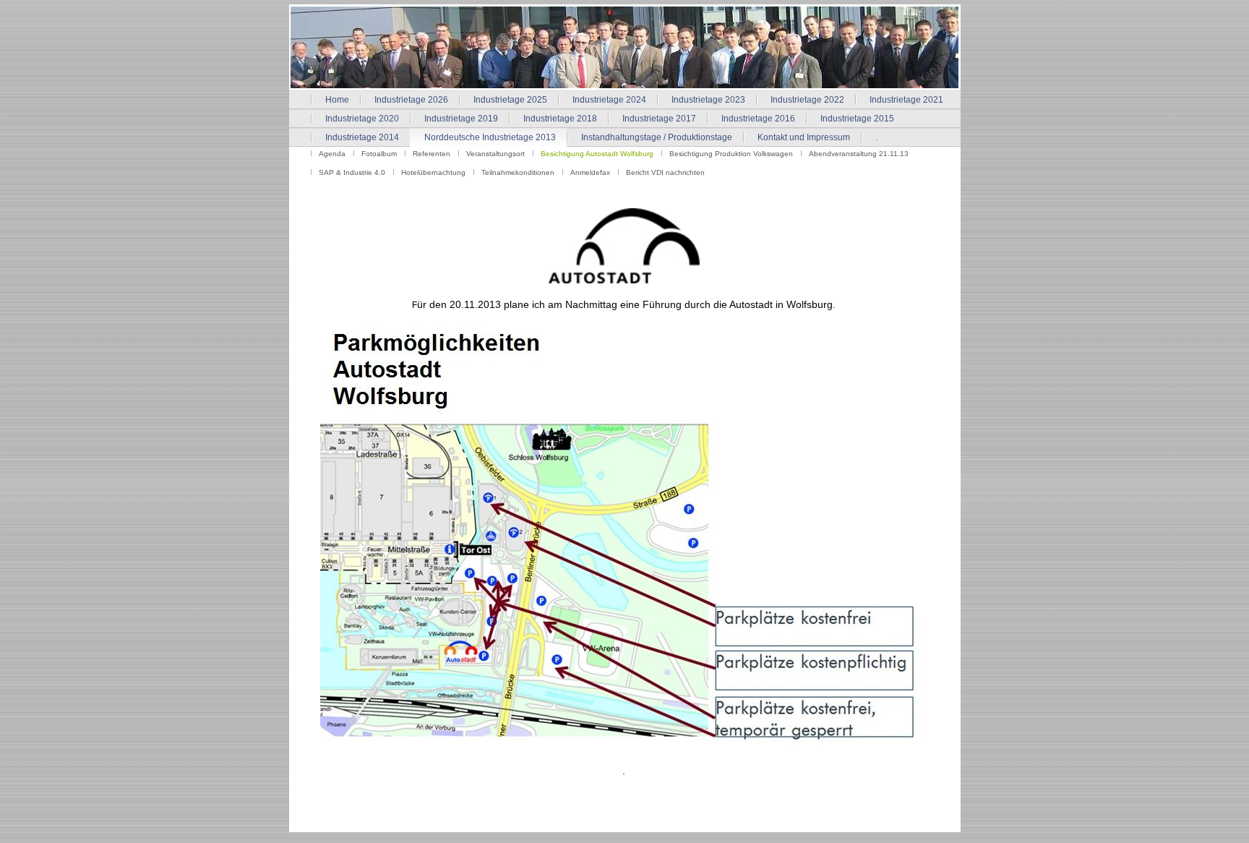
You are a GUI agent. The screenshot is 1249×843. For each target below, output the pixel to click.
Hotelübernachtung (433, 172)
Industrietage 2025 (510, 100)
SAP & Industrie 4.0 (352, 172)
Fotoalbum (379, 154)
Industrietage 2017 (659, 119)
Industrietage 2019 (461, 119)
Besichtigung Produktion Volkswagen (731, 154)
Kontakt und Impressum (803, 137)
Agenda (332, 154)
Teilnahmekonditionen (517, 172)
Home (337, 100)
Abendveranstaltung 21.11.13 (859, 154)
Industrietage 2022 (807, 100)
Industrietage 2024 (609, 100)
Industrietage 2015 (857, 119)
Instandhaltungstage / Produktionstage (656, 137)
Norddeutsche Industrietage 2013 (490, 137)
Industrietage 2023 (708, 100)
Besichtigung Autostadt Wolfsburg (597, 154)
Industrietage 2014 (362, 137)
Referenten (431, 154)
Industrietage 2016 (758, 119)
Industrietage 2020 (362, 119)
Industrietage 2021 (906, 100)
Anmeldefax (590, 172)
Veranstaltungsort (495, 154)
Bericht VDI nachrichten (665, 172)
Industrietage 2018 (560, 119)
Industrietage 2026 (411, 100)
